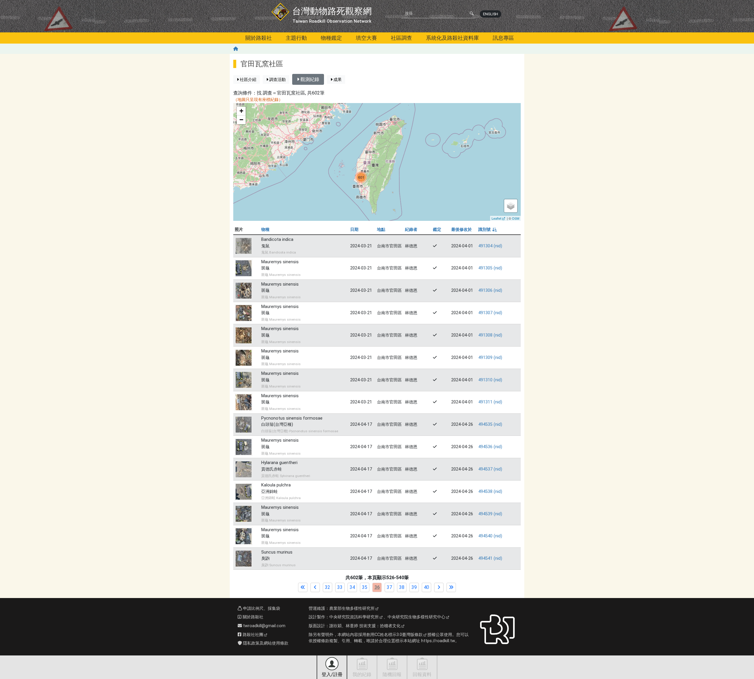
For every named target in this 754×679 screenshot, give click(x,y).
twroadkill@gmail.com (263, 625)
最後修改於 (461, 229)
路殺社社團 (252, 634)
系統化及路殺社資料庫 (452, 38)
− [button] (241, 119)
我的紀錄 (362, 674)
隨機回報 (392, 674)
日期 (354, 229)
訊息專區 (503, 38)
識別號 (487, 229)
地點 (381, 229)
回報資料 (422, 674)
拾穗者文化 (390, 625)
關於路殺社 (258, 38)
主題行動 (296, 38)
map (376, 162)
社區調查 (401, 38)
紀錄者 (411, 229)
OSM (515, 218)
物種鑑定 (331, 38)
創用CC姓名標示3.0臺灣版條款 (394, 634)
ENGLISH (490, 14)
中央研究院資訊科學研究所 (354, 617)
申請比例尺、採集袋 (261, 608)
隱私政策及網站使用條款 (265, 643)
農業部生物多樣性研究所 (352, 608)
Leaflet (496, 218)
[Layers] (510, 205)
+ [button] (241, 111)
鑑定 (437, 229)
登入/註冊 (332, 674)
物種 (265, 229)
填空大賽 (366, 38)
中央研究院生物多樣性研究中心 (416, 617)
